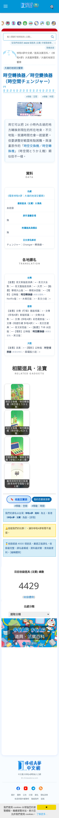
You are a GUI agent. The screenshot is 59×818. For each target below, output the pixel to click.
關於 (13, 795)
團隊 (19, 795)
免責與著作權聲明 (22, 799)
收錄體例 (29, 597)
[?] (4, 86)
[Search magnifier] (52, 36)
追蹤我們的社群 (16, 528)
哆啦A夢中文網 (24, 52)
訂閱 (30, 795)
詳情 (32, 517)
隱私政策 (44, 795)
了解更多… (42, 814)
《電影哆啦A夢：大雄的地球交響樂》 (26, 195)
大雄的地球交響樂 (13, 68)
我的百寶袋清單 (42, 499)
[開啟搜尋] (53, 6)
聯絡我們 (35, 799)
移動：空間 (32, 96)
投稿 (42, 799)
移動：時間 (48, 96)
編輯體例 (15, 552)
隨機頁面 (50, 48)
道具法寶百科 (41, 52)
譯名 (36, 795)
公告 (25, 795)
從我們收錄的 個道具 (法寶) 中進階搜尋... (32, 43)
